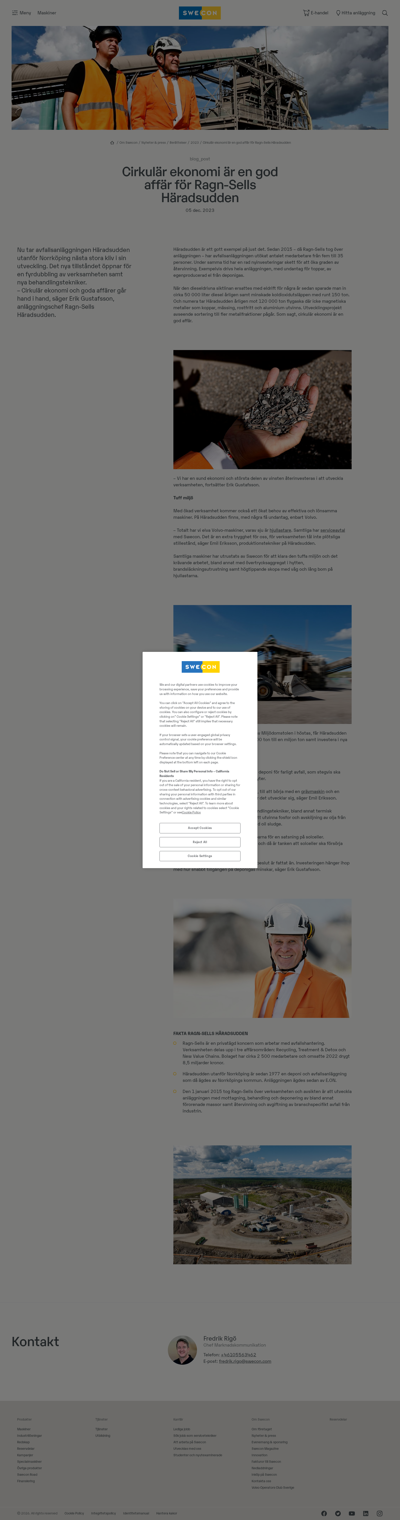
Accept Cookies (200, 828)
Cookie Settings (200, 856)
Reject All (200, 842)
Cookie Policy (191, 812)
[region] (200, 760)
